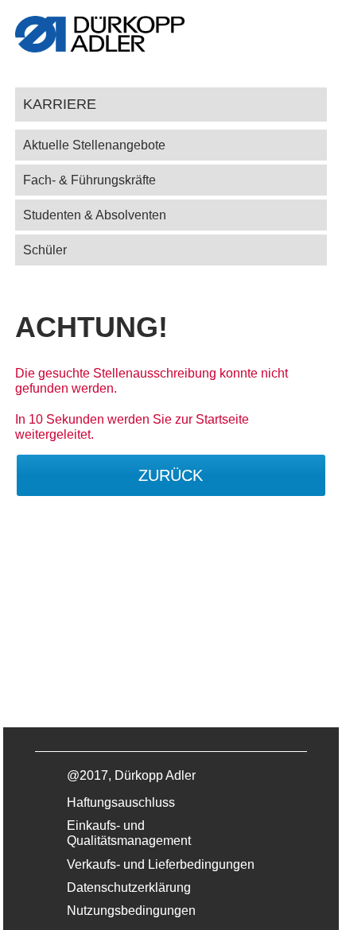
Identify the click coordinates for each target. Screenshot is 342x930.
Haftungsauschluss (121, 802)
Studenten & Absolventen (94, 215)
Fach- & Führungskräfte (89, 180)
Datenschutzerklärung (129, 887)
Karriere (59, 103)
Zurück (170, 475)
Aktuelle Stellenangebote (94, 145)
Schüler (45, 250)
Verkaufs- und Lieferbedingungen (161, 864)
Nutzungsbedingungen (131, 910)
